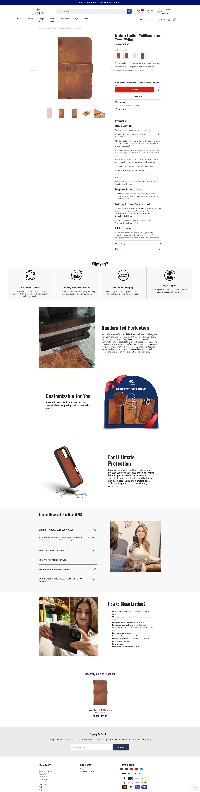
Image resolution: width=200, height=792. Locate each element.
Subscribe (121, 747)
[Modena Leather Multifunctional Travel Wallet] (100, 693)
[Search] (94, 11)
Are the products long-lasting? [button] (54, 569)
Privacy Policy (146, 739)
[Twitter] (141, 769)
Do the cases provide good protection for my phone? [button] (60, 580)
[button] (33, 68)
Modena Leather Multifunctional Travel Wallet (100, 711)
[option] (74, 68)
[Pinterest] (131, 769)
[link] (30, 283)
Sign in (162, 10)
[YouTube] (136, 769)
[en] (169, 20)
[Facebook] (121, 769)
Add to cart (135, 89)
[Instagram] (126, 769)
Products (47, 29)
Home (40, 29)
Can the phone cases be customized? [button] (56, 529)
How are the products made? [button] (53, 560)
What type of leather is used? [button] (53, 550)
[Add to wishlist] (158, 89)
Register (168, 9)
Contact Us (141, 196)
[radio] (118, 55)
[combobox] (91, 11)
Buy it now (138, 96)
